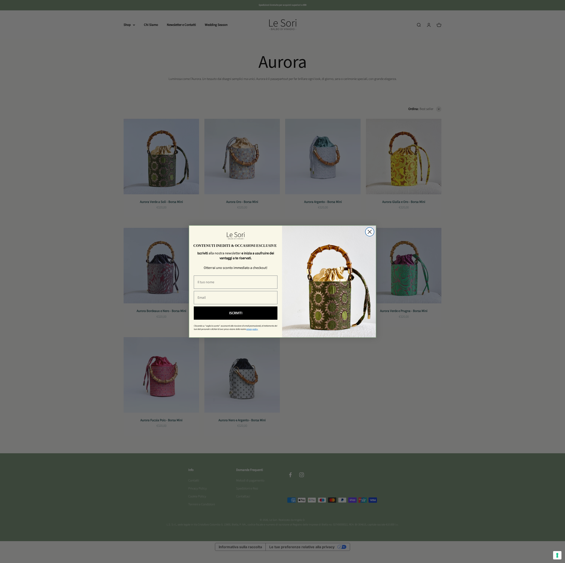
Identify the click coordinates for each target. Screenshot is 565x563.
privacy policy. (252, 329)
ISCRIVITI (235, 313)
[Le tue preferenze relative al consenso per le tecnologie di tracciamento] (557, 555)
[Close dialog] (369, 231)
